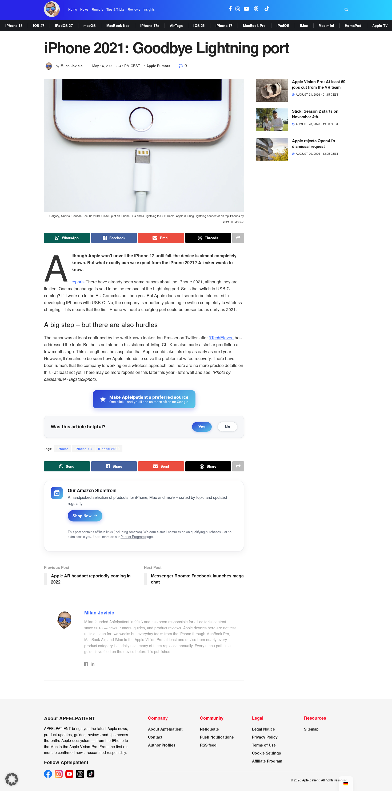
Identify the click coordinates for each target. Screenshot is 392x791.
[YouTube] (69, 774)
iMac (304, 25)
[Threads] (80, 774)
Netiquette (209, 729)
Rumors (97, 9)
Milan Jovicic (71, 65)
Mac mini (326, 25)
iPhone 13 (83, 448)
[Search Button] (346, 9)
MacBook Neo (118, 25)
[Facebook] (48, 774)
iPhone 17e (149, 25)
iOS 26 (199, 25)
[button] (11, 779)
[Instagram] (59, 774)
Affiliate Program (267, 761)
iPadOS (283, 25)
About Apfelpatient (165, 729)
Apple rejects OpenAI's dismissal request (313, 143)
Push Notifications (217, 737)
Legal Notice (263, 729)
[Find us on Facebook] (230, 9)
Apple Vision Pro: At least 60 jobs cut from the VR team (318, 84)
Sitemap (311, 729)
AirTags (176, 25)
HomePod (353, 25)
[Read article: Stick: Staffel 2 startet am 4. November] (272, 119)
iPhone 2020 (109, 448)
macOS (89, 25)
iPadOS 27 (64, 25)
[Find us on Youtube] (246, 9)
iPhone (63, 448)
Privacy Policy (265, 737)
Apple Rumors (158, 65)
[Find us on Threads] (256, 9)
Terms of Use (264, 745)
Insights (149, 9)
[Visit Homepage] (52, 9)
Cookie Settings (266, 753)
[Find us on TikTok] (266, 9)
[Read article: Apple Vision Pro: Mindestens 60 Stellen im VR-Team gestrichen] (272, 90)
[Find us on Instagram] (237, 9)
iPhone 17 (224, 25)
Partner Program (133, 536)
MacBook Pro (254, 25)
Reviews (134, 9)
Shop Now (82, 515)
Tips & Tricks (115, 9)
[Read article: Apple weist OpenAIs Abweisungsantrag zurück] (272, 149)
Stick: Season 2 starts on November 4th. (315, 114)
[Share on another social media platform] (238, 238)
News (84, 9)
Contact (155, 737)
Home (72, 9)
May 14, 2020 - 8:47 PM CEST (116, 65)
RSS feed (208, 745)
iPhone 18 (13, 25)
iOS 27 (38, 25)
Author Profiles (161, 745)
